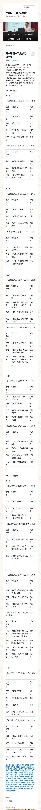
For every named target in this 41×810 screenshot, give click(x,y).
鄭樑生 (27, 787)
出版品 (20, 34)
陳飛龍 (21, 789)
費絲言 (29, 783)
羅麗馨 (26, 781)
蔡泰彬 (18, 783)
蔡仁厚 (8, 783)
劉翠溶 (13, 767)
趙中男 (10, 785)
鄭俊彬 (11, 787)
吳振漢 (23, 767)
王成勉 (30, 779)
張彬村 (15, 773)
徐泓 (16, 775)
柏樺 (9, 779)
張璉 (7, 775)
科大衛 (21, 781)
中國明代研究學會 (16, 13)
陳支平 (10, 789)
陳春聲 (15, 789)
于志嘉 (27, 765)
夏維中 (30, 769)
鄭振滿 (22, 787)
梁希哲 (14, 779)
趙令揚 (15, 785)
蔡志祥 (13, 783)
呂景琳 (10, 769)
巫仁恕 (22, 771)
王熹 (16, 781)
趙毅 (20, 785)
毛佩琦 (19, 779)
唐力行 (21, 769)
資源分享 (20, 39)
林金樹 (27, 777)
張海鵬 (31, 773)
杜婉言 (11, 777)
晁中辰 (26, 775)
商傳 (25, 769)
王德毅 (25, 779)
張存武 (10, 773)
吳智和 (29, 767)
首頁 (7, 34)
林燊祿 (22, 777)
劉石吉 (8, 767)
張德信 (21, 773)
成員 (13, 34)
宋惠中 (17, 771)
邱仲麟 (25, 785)
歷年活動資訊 (29, 34)
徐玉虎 (21, 775)
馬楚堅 (26, 789)
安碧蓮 (11, 771)
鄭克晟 (17, 787)
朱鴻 (7, 777)
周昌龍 (15, 769)
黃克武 (31, 789)
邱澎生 (30, 785)
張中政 (27, 771)
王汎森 (11, 781)
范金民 (31, 781)
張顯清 (11, 775)
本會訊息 (18, 765)
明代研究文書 (10, 39)
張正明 (26, 773)
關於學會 (28, 39)
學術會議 (11, 765)
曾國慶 (31, 775)
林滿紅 (17, 777)
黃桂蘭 (8, 791)
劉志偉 (32, 765)
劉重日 (18, 767)
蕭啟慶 (23, 783)
